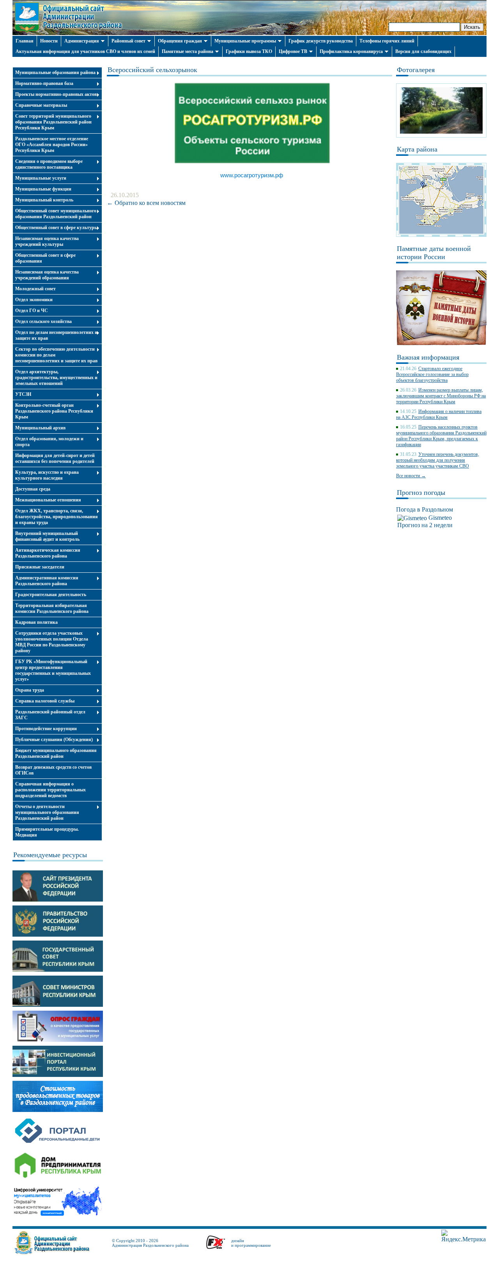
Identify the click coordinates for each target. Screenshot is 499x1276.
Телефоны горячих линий (386, 41)
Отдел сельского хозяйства (43, 321)
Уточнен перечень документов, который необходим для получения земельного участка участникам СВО (437, 460)
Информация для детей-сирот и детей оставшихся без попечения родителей (55, 458)
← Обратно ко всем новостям (146, 202)
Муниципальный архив (40, 428)
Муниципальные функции (43, 189)
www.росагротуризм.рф (251, 175)
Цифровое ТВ (293, 51)
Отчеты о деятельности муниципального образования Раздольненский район (47, 812)
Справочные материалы (41, 105)
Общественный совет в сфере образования (45, 258)
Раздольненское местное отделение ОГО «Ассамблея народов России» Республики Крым (51, 144)
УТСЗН (23, 394)
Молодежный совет (35, 288)
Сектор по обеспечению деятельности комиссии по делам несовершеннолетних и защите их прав (56, 355)
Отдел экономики (34, 299)
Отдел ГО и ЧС (31, 310)
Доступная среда (32, 489)
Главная (25, 41)
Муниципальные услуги (40, 178)
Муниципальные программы (245, 41)
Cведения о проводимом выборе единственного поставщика (49, 164)
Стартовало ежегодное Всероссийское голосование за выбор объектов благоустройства (432, 374)
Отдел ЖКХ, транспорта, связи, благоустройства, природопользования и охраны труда (56, 516)
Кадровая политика (36, 622)
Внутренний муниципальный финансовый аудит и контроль (47, 536)
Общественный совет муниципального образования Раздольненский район (55, 213)
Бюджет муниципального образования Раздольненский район (56, 753)
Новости (49, 41)
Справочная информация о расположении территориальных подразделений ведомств (50, 789)
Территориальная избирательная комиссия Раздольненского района (51, 608)
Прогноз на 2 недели (425, 525)
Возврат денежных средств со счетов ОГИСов (53, 770)
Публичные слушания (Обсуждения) (54, 739)
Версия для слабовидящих (423, 51)
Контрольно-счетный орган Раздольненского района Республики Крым (54, 411)
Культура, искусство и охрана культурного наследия (47, 475)
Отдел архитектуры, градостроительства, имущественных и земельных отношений (56, 377)
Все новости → (411, 475)
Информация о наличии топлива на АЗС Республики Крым (438, 414)
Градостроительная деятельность (50, 594)
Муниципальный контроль (44, 200)
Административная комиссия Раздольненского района (46, 580)
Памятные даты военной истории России (434, 253)
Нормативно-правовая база (44, 83)
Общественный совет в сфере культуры (56, 227)
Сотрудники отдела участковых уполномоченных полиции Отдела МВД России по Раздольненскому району (51, 641)
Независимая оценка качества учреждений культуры (47, 241)
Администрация (81, 41)
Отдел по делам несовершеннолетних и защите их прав (56, 335)
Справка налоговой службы (44, 701)
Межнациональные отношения (48, 500)
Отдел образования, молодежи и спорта (49, 441)
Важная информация (428, 357)
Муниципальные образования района (55, 72)
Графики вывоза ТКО (249, 51)
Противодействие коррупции (46, 728)
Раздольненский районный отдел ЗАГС (50, 714)
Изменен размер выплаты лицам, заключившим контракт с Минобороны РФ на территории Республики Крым (441, 395)
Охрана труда (29, 690)
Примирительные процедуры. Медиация (47, 832)
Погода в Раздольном (424, 509)
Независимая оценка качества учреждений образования (47, 275)
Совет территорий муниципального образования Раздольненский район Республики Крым (53, 122)
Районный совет (128, 41)
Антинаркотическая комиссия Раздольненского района (47, 553)
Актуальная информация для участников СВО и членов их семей (85, 51)
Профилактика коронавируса (351, 51)
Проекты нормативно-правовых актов (56, 94)
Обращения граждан (180, 41)
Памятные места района (187, 51)
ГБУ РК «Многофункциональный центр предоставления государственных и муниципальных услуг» (53, 670)
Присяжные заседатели (39, 567)
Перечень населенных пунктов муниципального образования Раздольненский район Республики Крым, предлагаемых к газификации (441, 435)
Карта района (417, 149)
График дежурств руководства (320, 41)
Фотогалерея (416, 70)
